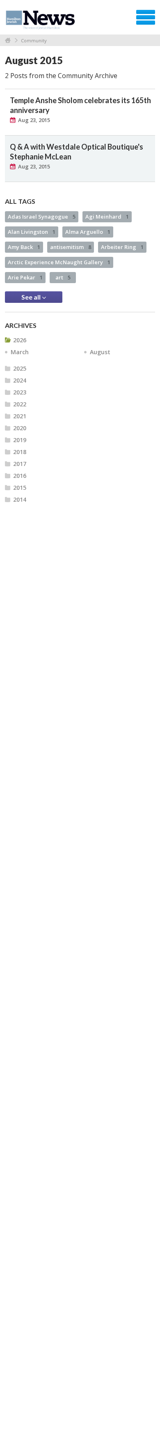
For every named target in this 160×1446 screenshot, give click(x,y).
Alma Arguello (87, 231)
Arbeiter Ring (122, 247)
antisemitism (70, 247)
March (20, 352)
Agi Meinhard (107, 216)
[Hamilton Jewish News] (41, 20)
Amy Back (24, 247)
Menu (145, 17)
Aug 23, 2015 (34, 120)
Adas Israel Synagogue (41, 216)
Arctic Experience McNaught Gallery (59, 262)
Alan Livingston (31, 231)
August (100, 352)
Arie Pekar (25, 277)
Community (34, 40)
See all (31, 297)
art (63, 277)
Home (8, 40)
